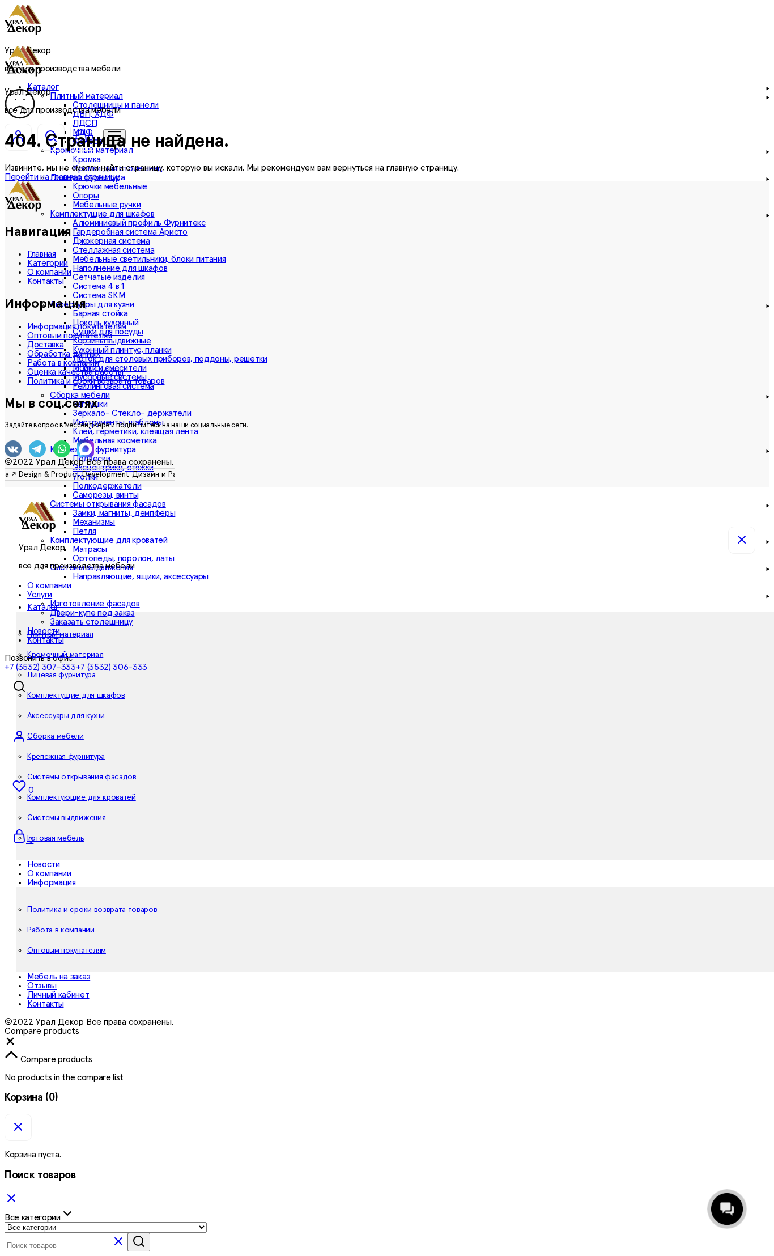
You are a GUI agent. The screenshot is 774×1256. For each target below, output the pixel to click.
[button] (10, 1044)
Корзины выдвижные (112, 340)
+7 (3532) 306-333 (112, 667)
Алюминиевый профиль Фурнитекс (139, 222)
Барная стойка (100, 313)
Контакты (45, 639)
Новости (43, 864)
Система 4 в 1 (98, 286)
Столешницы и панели (116, 104)
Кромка (87, 159)
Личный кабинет (58, 994)
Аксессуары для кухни (66, 716)
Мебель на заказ (58, 976)
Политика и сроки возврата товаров (95, 380)
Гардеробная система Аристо (130, 231)
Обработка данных (63, 353)
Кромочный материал (65, 655)
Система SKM (99, 295)
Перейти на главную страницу (62, 176)
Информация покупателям (76, 326)
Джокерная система (111, 240)
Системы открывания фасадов (82, 777)
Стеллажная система (113, 249)
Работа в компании (63, 362)
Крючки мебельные (110, 186)
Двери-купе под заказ (92, 612)
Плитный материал (60, 634)
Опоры (86, 195)
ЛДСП (85, 123)
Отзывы (42, 985)
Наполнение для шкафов (120, 268)
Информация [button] (51, 882)
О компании (49, 272)
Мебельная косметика (115, 440)
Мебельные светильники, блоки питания (149, 259)
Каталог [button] (43, 607)
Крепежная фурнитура (66, 757)
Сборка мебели (55, 736)
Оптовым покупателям (69, 335)
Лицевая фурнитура (61, 675)
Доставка (45, 344)
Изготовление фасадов (95, 603)
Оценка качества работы (75, 371)
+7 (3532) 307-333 (40, 667)
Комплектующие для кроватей (81, 797)
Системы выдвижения (66, 818)
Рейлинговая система (113, 386)
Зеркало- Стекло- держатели (132, 413)
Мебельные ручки (107, 204)
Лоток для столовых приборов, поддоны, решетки (170, 358)
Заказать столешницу (91, 621)
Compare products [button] (55, 1059)
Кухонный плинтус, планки (122, 349)
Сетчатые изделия (109, 277)
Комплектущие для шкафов (76, 695)
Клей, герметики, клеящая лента (135, 431)
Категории (47, 263)
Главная (41, 253)
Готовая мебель (55, 838)
